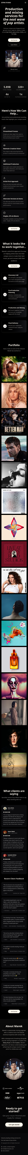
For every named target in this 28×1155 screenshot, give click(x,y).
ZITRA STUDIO (6, 3)
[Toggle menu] (25, 2)
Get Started (14, 40)
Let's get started (14, 1124)
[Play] (14, 369)
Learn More (14, 45)
